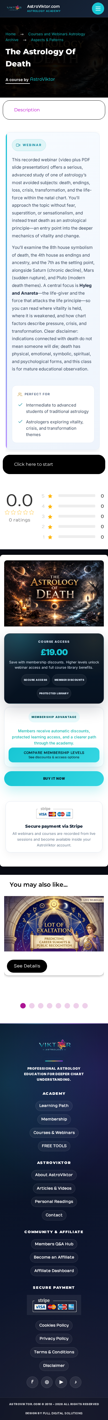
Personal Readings (54, 1201)
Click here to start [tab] (33, 464)
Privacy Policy (54, 1338)
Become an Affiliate (54, 1257)
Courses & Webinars (54, 1132)
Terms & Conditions (54, 1352)
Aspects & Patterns (47, 39)
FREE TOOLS (54, 1146)
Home (11, 34)
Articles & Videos (54, 1188)
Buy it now (54, 778)
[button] (23, 1005)
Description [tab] (27, 109)
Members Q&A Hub (54, 1244)
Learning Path (54, 1105)
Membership (54, 1119)
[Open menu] (98, 8)
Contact (54, 1215)
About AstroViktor (54, 1174)
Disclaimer (54, 1365)
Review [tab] (54, 486)
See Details (27, 966)
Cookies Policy (54, 1325)
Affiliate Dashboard (54, 1270)
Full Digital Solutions (63, 1413)
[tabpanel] (54, 287)
